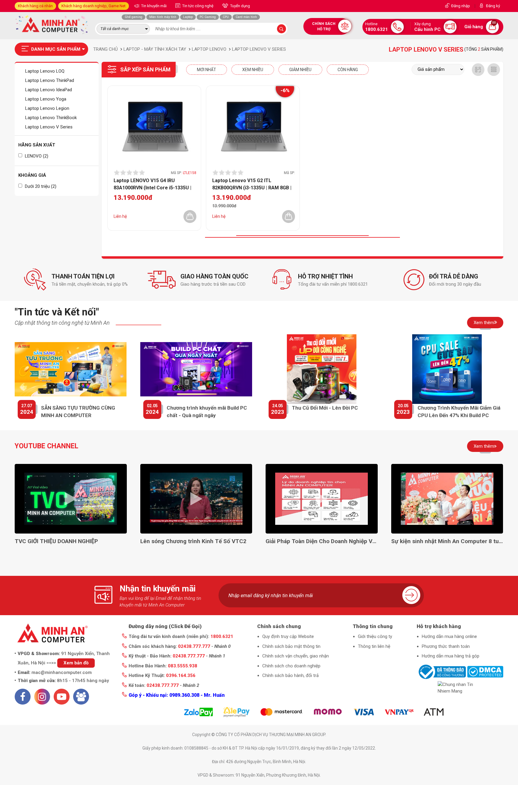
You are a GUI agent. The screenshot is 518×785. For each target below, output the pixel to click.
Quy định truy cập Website (288, 636)
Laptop (188, 17)
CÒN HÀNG (348, 69)
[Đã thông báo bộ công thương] (441, 671)
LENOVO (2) (36, 156)
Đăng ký (493, 6)
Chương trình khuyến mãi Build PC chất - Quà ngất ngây (207, 412)
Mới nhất (206, 69)
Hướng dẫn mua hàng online (449, 636)
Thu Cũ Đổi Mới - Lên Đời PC (325, 408)
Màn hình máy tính (162, 17)
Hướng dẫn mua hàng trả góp (450, 656)
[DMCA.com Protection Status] (485, 671)
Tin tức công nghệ (197, 6)
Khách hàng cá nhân (35, 6)
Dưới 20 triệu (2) (40, 186)
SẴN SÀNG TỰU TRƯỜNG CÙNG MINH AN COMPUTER (78, 412)
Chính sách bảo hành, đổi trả (290, 675)
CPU (226, 17)
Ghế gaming (133, 17)
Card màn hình (246, 17)
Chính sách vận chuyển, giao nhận (295, 656)
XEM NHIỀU (252, 69)
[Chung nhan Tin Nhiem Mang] (460, 688)
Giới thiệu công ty (375, 636)
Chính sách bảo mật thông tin (291, 646)
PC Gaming (208, 17)
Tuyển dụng (239, 6)
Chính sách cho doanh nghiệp (291, 666)
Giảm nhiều (300, 69)
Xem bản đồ (76, 663)
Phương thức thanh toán (446, 646)
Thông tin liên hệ (374, 646)
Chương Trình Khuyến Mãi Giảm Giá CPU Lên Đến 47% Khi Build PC (459, 412)
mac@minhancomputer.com (61, 672)
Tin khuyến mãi (153, 6)
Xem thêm (484, 322)
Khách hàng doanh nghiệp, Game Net (93, 6)
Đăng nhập (460, 6)
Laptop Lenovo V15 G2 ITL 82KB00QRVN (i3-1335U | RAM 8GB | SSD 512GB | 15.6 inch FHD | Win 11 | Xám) (252, 184)
